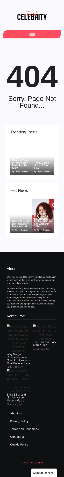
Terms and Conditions (24, 429)
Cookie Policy (19, 444)
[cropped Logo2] (32, 15)
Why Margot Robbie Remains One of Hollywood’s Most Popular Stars (20, 161)
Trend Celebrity (36, 462)
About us (16, 413)
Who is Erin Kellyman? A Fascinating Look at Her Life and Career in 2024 (43, 220)
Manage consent (44, 472)
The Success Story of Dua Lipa (41, 165)
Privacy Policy (19, 421)
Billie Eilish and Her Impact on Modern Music (20, 224)
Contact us (17, 436)
